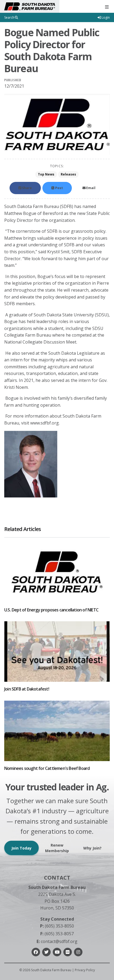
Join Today (21, 848)
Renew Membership (57, 848)
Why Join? (92, 848)
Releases (68, 174)
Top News (46, 174)
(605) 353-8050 (57, 926)
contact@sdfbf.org (57, 941)
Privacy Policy (85, 970)
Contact (57, 877)
